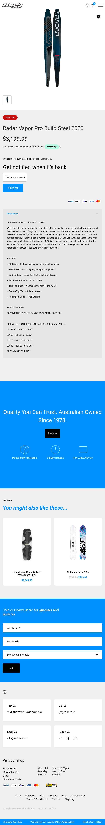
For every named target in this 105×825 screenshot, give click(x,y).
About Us (30, 795)
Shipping (69, 799)
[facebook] (60, 738)
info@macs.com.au (17, 738)
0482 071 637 (34, 712)
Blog (42, 795)
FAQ (64, 795)
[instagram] (75, 738)
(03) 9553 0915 (67, 712)
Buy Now (52, 433)
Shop (18, 795)
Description (12, 213)
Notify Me (13, 187)
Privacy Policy (78, 795)
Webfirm (52, 808)
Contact (53, 795)
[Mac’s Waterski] (12, 5)
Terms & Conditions (37, 799)
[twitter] (68, 738)
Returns (56, 799)
